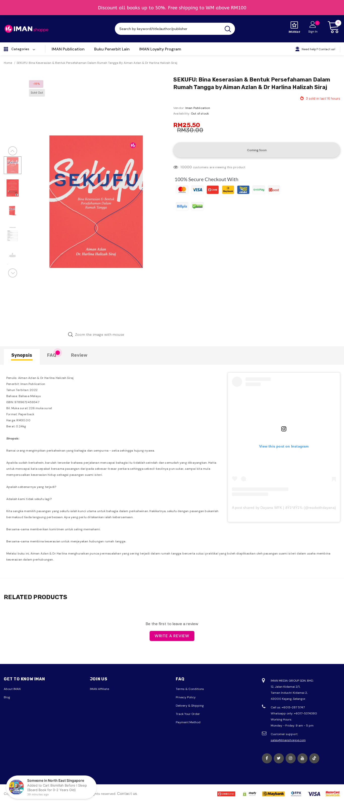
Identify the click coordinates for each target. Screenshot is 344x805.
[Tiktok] (314, 758)
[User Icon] (313, 24)
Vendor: (178, 108)
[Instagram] (291, 758)
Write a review (172, 636)
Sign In (313, 32)
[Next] (12, 272)
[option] (96, 201)
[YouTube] (302, 758)
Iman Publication (197, 108)
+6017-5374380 (305, 713)
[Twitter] (279, 758)
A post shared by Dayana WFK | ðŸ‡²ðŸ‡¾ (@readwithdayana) (284, 508)
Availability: (181, 114)
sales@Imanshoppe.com (288, 740)
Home (8, 63)
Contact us (127, 793)
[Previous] (12, 150)
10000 (186, 167)
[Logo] (26, 29)
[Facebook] (267, 758)
